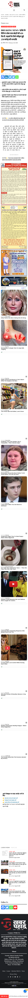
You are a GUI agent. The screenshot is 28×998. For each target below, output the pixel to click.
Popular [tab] (14, 847)
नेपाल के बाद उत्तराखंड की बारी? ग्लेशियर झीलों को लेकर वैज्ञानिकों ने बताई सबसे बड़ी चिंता (17, 893)
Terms (23, 971)
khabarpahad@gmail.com (16, 963)
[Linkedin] (6, 77)
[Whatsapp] (17, 77)
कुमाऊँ (14, 851)
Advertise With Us (16, 971)
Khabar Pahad (15, 981)
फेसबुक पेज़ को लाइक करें (10, 800)
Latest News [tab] (5, 847)
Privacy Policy (13, 974)
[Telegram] (9, 77)
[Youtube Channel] (15, 907)
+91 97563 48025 (16, 964)
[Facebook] (2, 77)
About (3, 971)
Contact (8, 971)
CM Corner (4, 26)
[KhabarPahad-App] (14, 59)
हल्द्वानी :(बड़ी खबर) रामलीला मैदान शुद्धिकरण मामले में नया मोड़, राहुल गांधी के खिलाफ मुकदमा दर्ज (17, 854)
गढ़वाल (14, 26)
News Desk (12, 866)
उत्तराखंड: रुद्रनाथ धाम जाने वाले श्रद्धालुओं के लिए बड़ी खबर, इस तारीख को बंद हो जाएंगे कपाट (17, 873)
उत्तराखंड (10, 26)
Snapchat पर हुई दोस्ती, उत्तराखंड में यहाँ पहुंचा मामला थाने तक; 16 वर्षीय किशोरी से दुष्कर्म (17, 883)
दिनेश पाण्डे (5, 42)
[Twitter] (13, 77)
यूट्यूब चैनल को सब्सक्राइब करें (12, 802)
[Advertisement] (14, 775)
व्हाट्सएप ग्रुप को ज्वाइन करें (11, 798)
